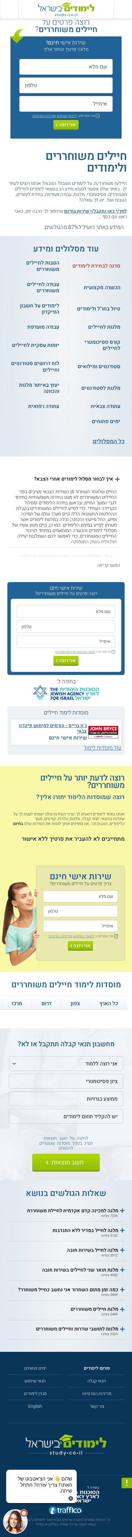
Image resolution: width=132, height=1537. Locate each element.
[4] (19, 227)
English (35, 1406)
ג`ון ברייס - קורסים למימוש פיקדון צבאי (53, 728)
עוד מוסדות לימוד (102, 748)
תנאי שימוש (35, 1381)
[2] (32, 227)
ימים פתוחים (35, 1368)
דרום (46, 1003)
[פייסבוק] (63, 1461)
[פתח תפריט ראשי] (123, 9)
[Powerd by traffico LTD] (66, 1510)
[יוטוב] (72, 1461)
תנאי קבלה (96, 1381)
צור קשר (97, 1406)
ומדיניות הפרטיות (44, 116)
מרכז (17, 1003)
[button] (63, 479)
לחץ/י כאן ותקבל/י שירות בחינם (95, 211)
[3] (26, 227)
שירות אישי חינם (68, 738)
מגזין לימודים (35, 1393)
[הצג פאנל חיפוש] (9, 9)
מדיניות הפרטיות (96, 1393)
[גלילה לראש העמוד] (127, 1518)
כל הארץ (108, 1003)
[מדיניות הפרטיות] (127, 1483)
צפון (75, 1003)
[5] (12, 227)
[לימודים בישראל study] (65, 9)
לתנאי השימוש (67, 116)
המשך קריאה (108, 565)
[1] (39, 227)
